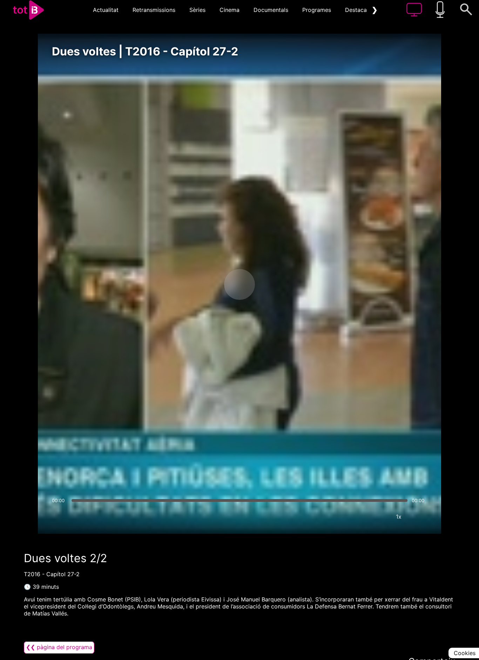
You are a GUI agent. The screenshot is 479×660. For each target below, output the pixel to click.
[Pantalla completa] (419, 516)
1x (399, 516)
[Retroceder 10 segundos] (202, 284)
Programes (316, 9)
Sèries (197, 9)
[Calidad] (377, 516)
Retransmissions (154, 9)
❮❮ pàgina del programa (59, 647)
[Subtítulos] (356, 516)
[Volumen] (59, 516)
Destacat (357, 9)
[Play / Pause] (239, 284)
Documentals (271, 9)
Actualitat (106, 9)
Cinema (230, 9)
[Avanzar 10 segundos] (276, 284)
